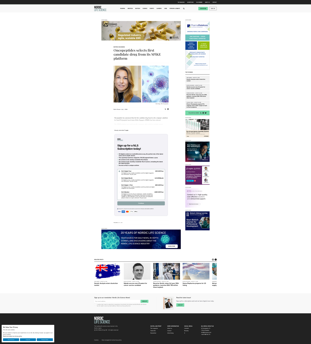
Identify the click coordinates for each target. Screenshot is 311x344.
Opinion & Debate (175, 8)
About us (169, 328)
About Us (207, 2)
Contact (215, 2)
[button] (216, 260)
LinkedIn (186, 328)
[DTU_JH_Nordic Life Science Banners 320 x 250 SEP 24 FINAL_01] (197, 230)
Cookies (96, 340)
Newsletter (153, 333)
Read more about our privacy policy (12, 336)
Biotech (137, 8)
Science (145, 8)
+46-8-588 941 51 (205, 334)
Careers (159, 8)
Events (152, 8)
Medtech (130, 8)
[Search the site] (183, 8)
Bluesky (186, 330)
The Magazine (181, 2)
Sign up (144, 301)
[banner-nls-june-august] (141, 248)
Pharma (122, 8)
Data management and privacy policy (111, 340)
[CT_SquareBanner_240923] (197, 207)
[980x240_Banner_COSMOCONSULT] (141, 40)
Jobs (165, 8)
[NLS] (100, 8)
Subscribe (203, 8)
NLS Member (199, 2)
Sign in (213, 8)
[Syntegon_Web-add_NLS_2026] (197, 137)
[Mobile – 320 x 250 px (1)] (197, 184)
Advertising (190, 2)
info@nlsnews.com (206, 332)
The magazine (154, 328)
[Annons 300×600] (197, 69)
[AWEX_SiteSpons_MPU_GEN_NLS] (197, 161)
